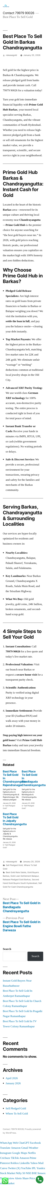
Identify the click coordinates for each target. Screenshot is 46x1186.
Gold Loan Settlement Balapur (24, 876)
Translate (5, 1148)
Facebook (35, 1143)
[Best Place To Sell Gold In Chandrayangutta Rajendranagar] (12, 789)
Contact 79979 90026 (18, 13)
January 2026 (13, 1083)
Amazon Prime (27, 1158)
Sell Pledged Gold (14, 865)
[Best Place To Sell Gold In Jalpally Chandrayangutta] (12, 830)
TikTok (15, 1158)
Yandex (41, 1168)
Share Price (28, 1178)
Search (7, 949)
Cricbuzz (5, 1158)
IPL (34, 1168)
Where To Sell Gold (17, 1113)
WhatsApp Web (9, 1143)
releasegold (11, 55)
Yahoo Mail (37, 1163)
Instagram (5, 1153)
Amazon (16, 1148)
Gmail (24, 1148)
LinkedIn (24, 1163)
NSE (28, 1173)
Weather (33, 1148)
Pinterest (5, 1163)
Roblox (14, 1163)
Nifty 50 (20, 1173)
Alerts (18, 1178)
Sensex (41, 1173)
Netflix (32, 1153)
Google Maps (19, 1153)
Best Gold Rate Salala (16, 872)
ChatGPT (24, 1143)
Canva (3, 1168)
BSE (34, 1173)
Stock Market (7, 1173)
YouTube (26, 1168)
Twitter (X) (14, 1168)
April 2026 (12, 1078)
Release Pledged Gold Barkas (17, 879)
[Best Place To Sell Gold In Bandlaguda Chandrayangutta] (31, 789)
